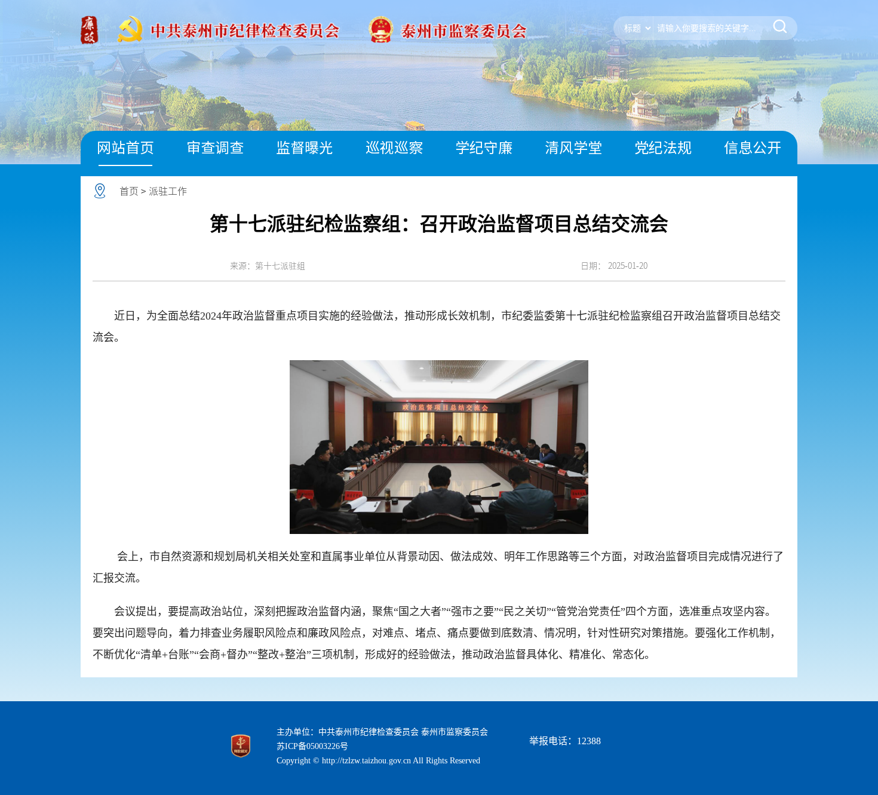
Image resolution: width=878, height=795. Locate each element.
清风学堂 (573, 147)
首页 (129, 191)
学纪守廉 (483, 147)
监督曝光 (304, 147)
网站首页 (125, 147)
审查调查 (215, 147)
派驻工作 (168, 191)
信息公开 (752, 147)
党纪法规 (663, 147)
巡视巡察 (394, 147)
